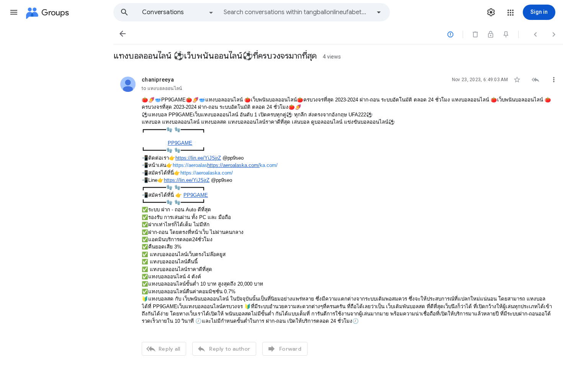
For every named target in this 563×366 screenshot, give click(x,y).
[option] (178, 12)
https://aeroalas (190, 165)
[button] (14, 12)
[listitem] (338, 215)
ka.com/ (269, 165)
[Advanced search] (379, 12)
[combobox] (297, 12)
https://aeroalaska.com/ (206, 173)
